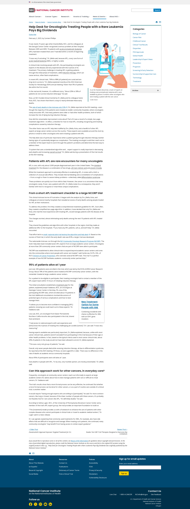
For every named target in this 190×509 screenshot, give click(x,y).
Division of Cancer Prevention (44, 256)
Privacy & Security (95, 470)
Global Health (138, 56)
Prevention (137, 63)
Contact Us (63, 463)
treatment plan (62, 285)
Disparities (137, 48)
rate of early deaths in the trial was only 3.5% (49, 107)
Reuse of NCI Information (79, 441)
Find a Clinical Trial (66, 474)
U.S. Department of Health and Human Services (145, 499)
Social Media (33, 474)
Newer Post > (122, 429)
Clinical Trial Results (140, 45)
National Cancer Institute (153, 503)
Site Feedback (156, 494)
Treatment (137, 81)
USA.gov (158, 506)
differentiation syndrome (91, 177)
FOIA (91, 467)
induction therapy (69, 73)
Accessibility (93, 463)
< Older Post (33, 429)
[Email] (160, 22)
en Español (33, 467)
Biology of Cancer (139, 34)
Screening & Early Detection (143, 70)
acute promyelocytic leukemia (71, 49)
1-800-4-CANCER (126, 494)
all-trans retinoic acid (79, 168)
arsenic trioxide (96, 168)
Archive (135, 90)
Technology (137, 78)
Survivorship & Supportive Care (144, 74)
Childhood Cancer (139, 41)
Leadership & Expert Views (143, 59)
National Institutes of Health (152, 501)
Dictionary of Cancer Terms (69, 470)
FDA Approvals (138, 52)
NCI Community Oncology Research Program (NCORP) (80, 241)
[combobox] (142, 10)
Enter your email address (128, 464)
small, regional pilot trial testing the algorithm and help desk (65, 234)
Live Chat (113, 494)
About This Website (36, 463)
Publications (63, 467)
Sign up (124, 473)
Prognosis (136, 67)
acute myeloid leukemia (37, 61)
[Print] (157, 22)
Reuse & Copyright (36, 470)
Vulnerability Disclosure (98, 478)
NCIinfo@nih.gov (141, 494)
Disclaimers (93, 474)
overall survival (55, 152)
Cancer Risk (137, 37)
